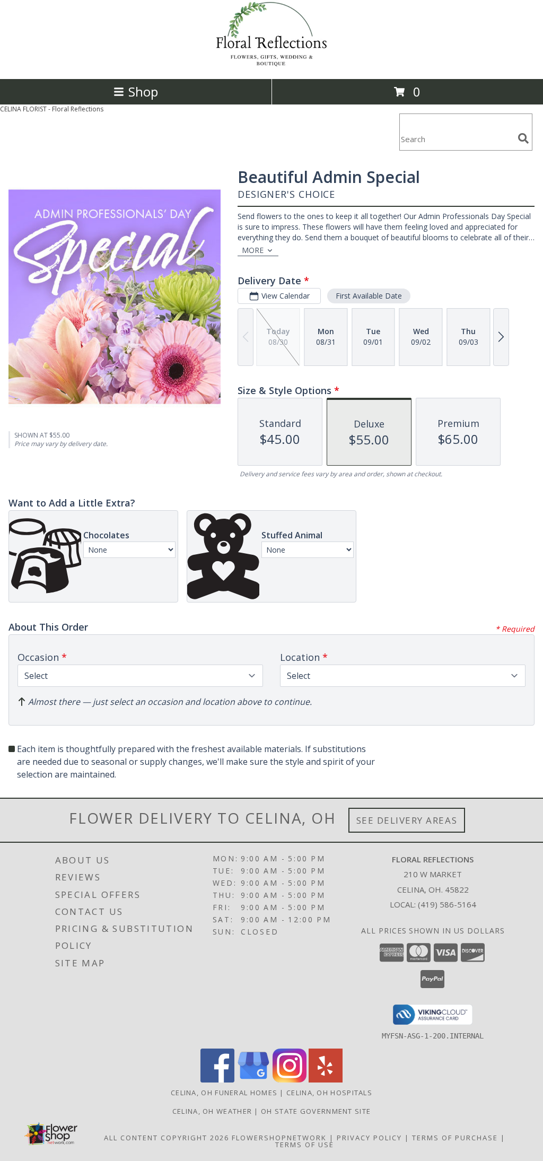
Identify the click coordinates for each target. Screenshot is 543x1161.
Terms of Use (304, 1144)
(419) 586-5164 (447, 904)
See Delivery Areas (407, 820)
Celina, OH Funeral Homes (224, 1092)
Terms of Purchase (455, 1137)
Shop (143, 91)
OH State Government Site (316, 1111)
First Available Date (369, 296)
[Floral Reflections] (271, 63)
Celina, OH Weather (212, 1111)
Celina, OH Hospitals (329, 1092)
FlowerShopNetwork (279, 1137)
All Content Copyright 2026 (166, 1137)
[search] (523, 138)
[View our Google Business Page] (253, 1080)
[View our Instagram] (289, 1080)
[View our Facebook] (217, 1080)
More (253, 250)
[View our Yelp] (326, 1080)
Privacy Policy (369, 1137)
